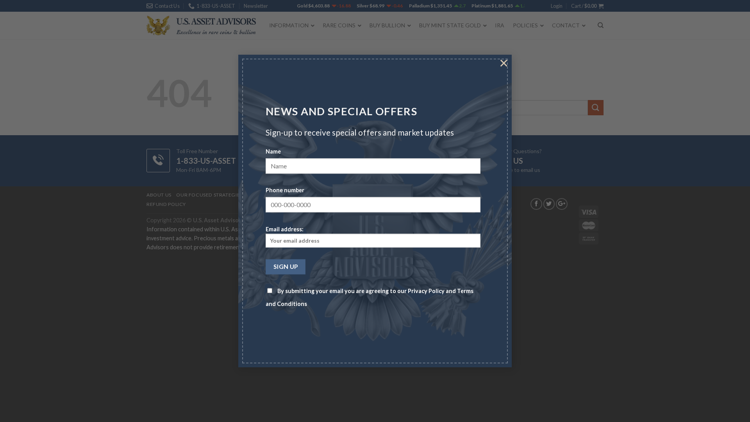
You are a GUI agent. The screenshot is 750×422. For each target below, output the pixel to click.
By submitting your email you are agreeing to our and (369, 298)
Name (273, 151)
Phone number (285, 190)
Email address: (285, 229)
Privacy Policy (426, 291)
